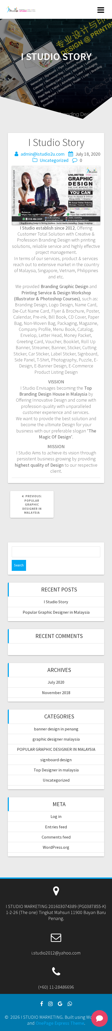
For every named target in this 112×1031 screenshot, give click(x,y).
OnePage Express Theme (60, 1023)
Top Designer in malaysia (56, 769)
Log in (56, 816)
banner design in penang (56, 728)
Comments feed (56, 837)
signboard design (56, 759)
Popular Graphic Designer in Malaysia (56, 612)
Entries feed (56, 826)
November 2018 (56, 692)
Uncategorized (54, 160)
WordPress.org (56, 847)
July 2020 (56, 682)
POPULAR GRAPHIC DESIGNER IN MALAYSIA (56, 749)
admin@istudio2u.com (43, 154)
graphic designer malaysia (56, 739)
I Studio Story (56, 601)
